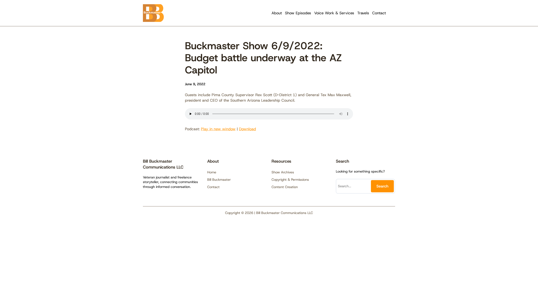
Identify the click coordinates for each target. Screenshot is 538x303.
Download (247, 129)
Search (382, 186)
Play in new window (218, 129)
